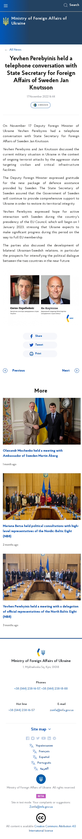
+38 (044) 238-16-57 (22, 710)
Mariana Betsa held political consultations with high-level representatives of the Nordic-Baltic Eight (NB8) (41, 531)
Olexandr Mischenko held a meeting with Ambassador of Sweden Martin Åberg (33, 453)
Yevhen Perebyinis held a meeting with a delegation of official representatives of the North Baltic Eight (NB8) (40, 612)
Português (44, 762)
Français (44, 751)
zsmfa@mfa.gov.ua (61, 710)
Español (44, 757)
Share (38, 336)
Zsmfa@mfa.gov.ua (41, 807)
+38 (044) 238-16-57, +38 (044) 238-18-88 (41, 688)
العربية (44, 768)
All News (15, 49)
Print (38, 353)
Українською (44, 745)
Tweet (39, 344)
